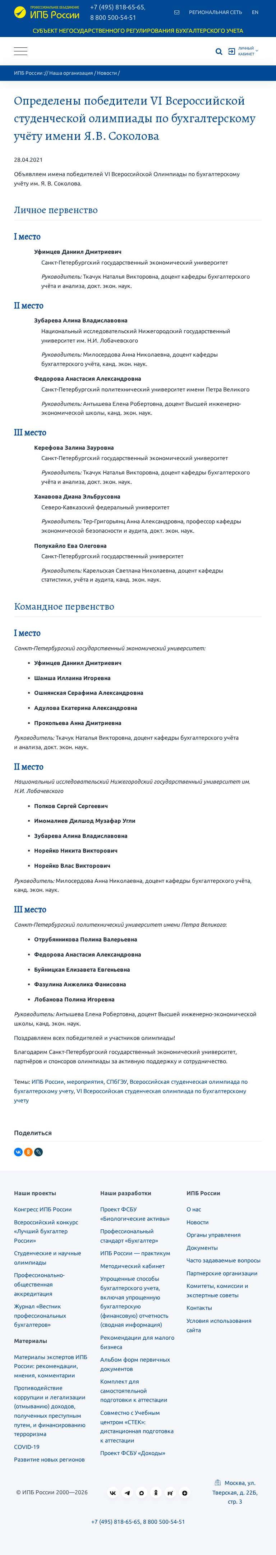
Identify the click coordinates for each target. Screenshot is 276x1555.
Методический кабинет (132, 1266)
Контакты (199, 1307)
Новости (107, 73)
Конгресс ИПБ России (43, 1209)
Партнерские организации (222, 1273)
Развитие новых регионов (49, 1459)
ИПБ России (28, 73)
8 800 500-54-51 (113, 17)
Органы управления (214, 1234)
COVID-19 (27, 1447)
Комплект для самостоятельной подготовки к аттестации (133, 1390)
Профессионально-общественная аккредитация (39, 1284)
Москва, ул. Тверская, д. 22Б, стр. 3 (235, 1492)
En (255, 12)
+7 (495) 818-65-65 (115, 1521)
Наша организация (71, 73)
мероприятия (85, 1081)
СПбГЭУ (116, 1081)
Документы (202, 1247)
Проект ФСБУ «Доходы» (132, 1453)
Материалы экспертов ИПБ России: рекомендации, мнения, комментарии (50, 1366)
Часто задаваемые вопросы (224, 1260)
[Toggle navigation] (20, 51)
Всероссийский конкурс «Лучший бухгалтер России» (46, 1231)
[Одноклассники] (28, 1152)
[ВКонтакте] (18, 1152)
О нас (194, 1209)
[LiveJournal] (38, 1152)
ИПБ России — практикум (135, 1253)
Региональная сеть (215, 12)
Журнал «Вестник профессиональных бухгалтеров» (40, 1315)
